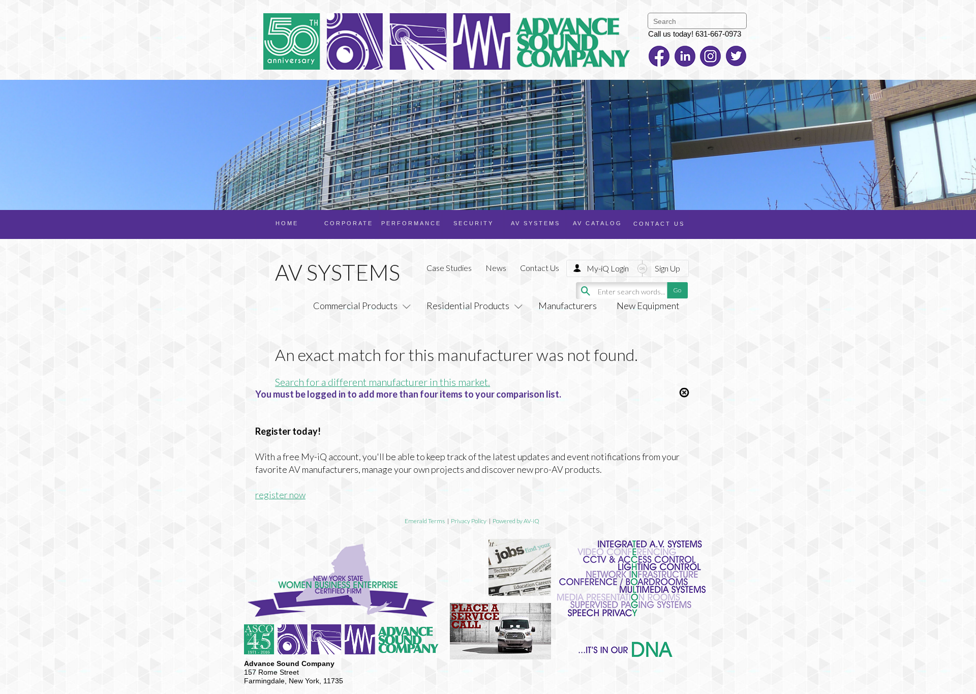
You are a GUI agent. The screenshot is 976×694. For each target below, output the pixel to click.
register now (280, 494)
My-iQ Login (608, 268)
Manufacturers (567, 305)
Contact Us (539, 268)
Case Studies (449, 268)
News (495, 268)
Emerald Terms (425, 521)
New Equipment (648, 305)
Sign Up (667, 268)
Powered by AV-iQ (516, 521)
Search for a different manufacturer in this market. (382, 382)
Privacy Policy (468, 521)
